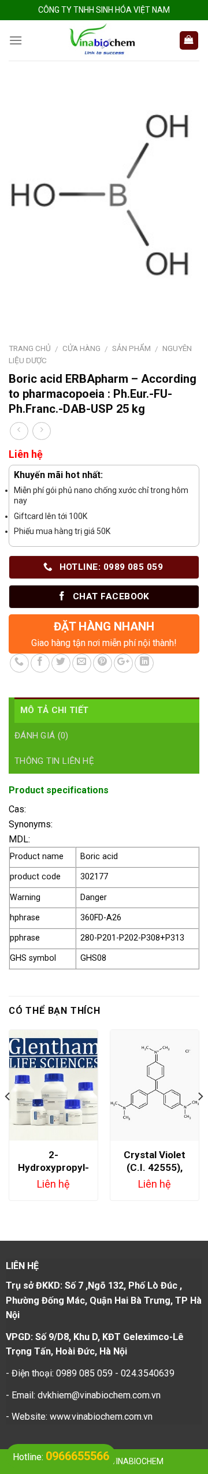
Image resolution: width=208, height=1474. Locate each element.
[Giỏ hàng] (189, 40)
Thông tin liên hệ (54, 761)
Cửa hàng (81, 348)
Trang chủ (30, 348)
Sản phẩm (131, 348)
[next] (200, 1119)
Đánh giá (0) (41, 735)
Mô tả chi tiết (54, 710)
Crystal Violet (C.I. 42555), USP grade (154, 1167)
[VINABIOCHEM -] (100, 40)
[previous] (8, 1119)
